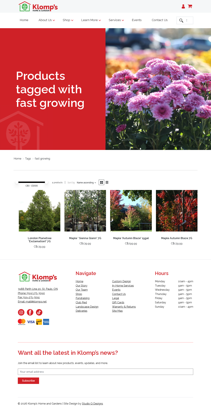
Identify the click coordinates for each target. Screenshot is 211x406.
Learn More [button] (90, 20)
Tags (28, 158)
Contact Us (160, 20)
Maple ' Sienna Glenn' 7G (85, 238)
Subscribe (28, 380)
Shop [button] (67, 20)
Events (137, 20)
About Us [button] (46, 20)
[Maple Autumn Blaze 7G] (176, 212)
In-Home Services (123, 285)
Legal (115, 298)
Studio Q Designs (92, 403)
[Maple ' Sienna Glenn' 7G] (85, 212)
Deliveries (81, 310)
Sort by (71, 182)
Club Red (81, 302)
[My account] (183, 6)
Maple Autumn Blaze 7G (176, 238)
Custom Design (121, 281)
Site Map (117, 310)
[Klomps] (38, 6)
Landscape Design (87, 306)
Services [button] (115, 20)
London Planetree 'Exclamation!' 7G (39, 240)
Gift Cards (118, 302)
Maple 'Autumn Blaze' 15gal (131, 238)
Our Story (81, 285)
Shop (79, 294)
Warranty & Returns (124, 306)
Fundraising (83, 298)
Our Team (82, 289)
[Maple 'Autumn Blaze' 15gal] (131, 212)
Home (24, 20)
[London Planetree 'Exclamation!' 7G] (39, 212)
